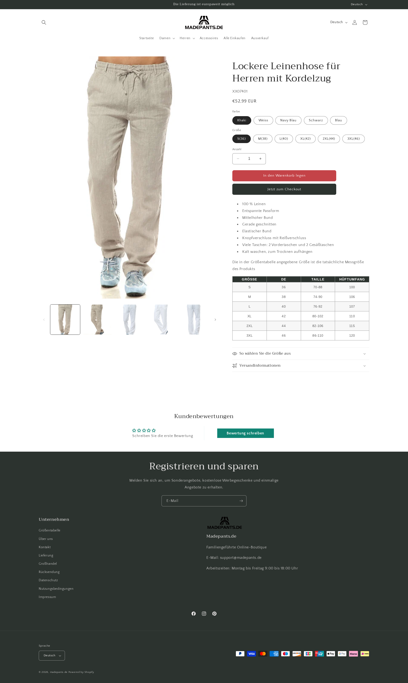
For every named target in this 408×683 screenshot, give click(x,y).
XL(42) (305, 139)
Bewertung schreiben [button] (245, 433)
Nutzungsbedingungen (56, 589)
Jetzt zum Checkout (284, 189)
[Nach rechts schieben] (215, 319)
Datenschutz (48, 580)
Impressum (47, 597)
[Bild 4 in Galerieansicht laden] (162, 319)
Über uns (46, 539)
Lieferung (46, 555)
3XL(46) (353, 139)
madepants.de (59, 672)
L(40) (284, 139)
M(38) (263, 139)
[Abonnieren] (241, 500)
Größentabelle (49, 531)
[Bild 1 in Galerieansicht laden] (65, 319)
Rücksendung (49, 572)
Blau (338, 120)
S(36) (241, 139)
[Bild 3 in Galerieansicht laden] (129, 319)
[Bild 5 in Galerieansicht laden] (194, 319)
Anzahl (236, 149)
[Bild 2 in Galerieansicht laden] (97, 319)
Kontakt (45, 547)
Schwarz (316, 120)
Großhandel (48, 564)
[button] (44, 22)
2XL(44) (329, 139)
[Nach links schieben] (44, 319)
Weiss (263, 120)
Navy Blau (288, 120)
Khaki (241, 120)
